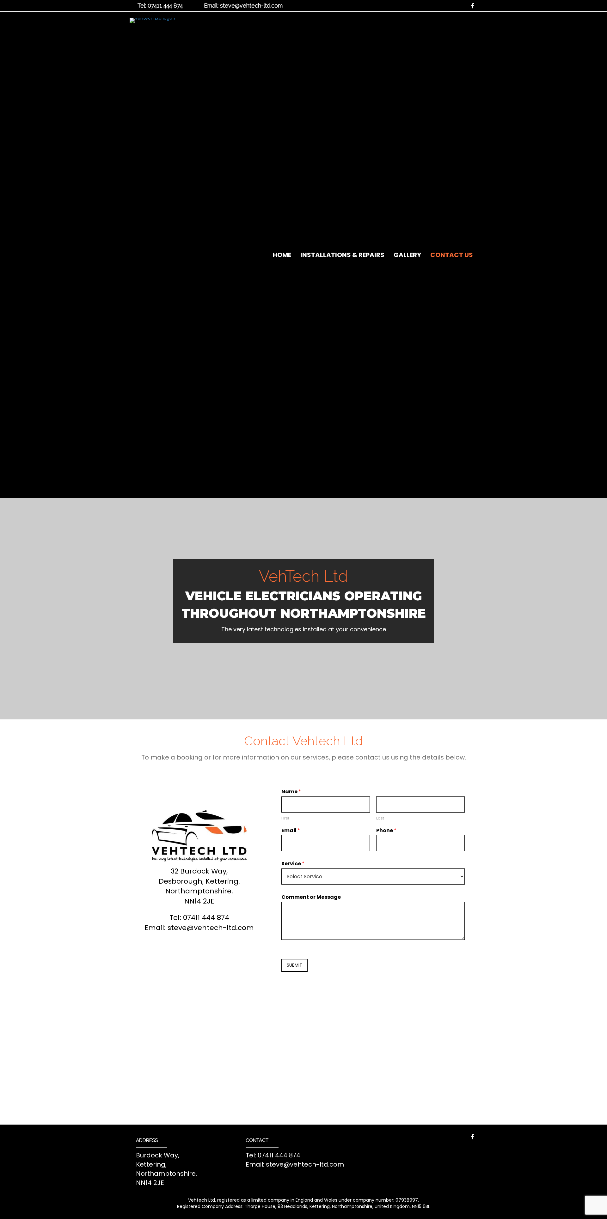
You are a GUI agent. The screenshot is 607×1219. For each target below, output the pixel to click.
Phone (386, 830)
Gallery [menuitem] (407, 254)
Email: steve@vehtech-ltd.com (243, 5)
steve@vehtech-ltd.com (211, 928)
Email (290, 830)
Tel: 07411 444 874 (160, 5)
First (285, 818)
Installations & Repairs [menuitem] (342, 254)
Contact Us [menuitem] (451, 254)
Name (291, 792)
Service (292, 864)
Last (380, 818)
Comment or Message (311, 897)
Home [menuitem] (282, 254)
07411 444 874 (206, 917)
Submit (294, 965)
